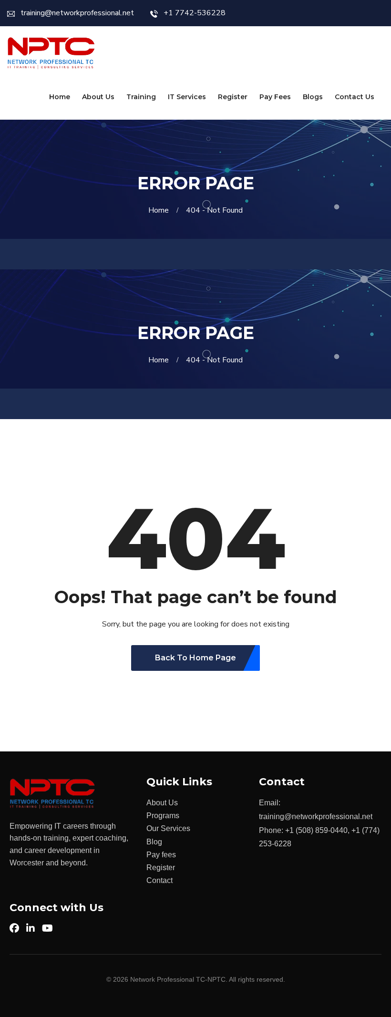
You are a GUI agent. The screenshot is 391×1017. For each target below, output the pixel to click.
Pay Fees (275, 96)
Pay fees (161, 855)
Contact (159, 880)
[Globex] (51, 53)
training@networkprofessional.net (77, 13)
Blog (154, 842)
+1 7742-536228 (195, 13)
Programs (162, 816)
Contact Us (354, 96)
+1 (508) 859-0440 (316, 830)
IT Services (187, 96)
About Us (98, 96)
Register (232, 96)
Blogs (313, 96)
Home (59, 96)
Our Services (168, 828)
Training (141, 96)
